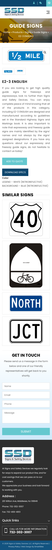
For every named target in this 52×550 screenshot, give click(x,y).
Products (17, 32)
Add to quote (14, 161)
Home (6, 32)
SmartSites (39, 546)
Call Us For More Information (28, 530)
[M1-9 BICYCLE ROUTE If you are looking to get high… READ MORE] (26, 265)
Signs (28, 32)
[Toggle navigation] (48, 12)
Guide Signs (40, 32)
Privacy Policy (14, 546)
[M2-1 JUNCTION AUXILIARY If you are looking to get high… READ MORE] (26, 331)
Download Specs (15, 172)
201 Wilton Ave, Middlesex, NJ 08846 (20, 501)
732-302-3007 (16, 506)
